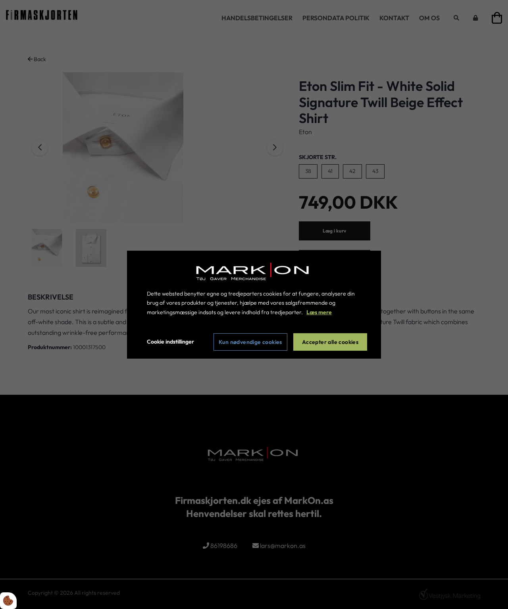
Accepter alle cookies (330, 342)
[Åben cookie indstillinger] (8, 600)
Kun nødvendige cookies (250, 342)
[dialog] (254, 304)
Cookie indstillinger (170, 341)
